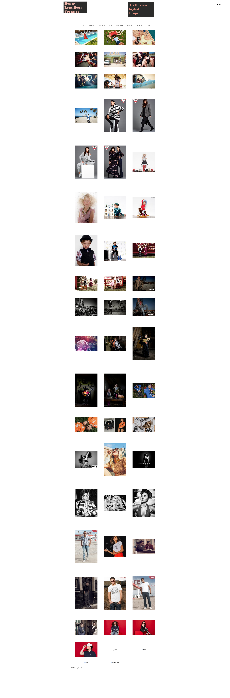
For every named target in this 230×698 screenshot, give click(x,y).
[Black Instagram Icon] (220, 4)
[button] (91, 25)
